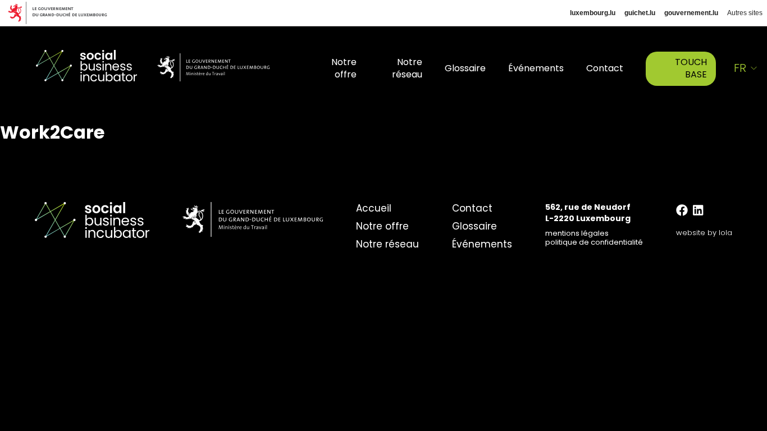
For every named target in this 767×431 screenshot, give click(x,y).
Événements (536, 68)
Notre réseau (407, 68)
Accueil (373, 208)
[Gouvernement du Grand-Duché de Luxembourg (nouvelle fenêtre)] (62, 13)
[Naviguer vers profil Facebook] (682, 210)
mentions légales (577, 233)
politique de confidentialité (594, 242)
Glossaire (465, 68)
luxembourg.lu (592, 13)
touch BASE (691, 68)
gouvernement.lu (691, 13)
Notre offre (344, 68)
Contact (604, 68)
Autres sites (745, 13)
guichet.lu (639, 13)
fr (740, 68)
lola (725, 232)
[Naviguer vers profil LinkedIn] (698, 210)
